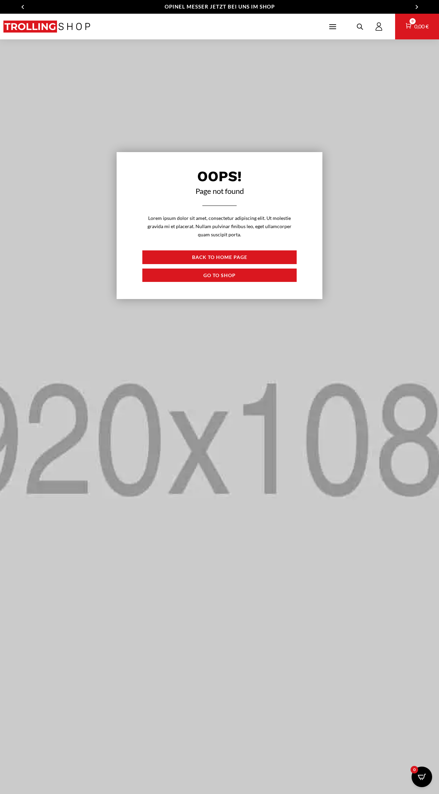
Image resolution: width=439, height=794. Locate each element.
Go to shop (219, 275)
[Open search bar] (360, 26)
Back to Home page (219, 257)
